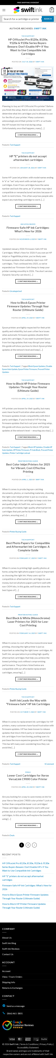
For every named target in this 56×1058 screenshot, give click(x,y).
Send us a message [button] (16, 1006)
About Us (7, 937)
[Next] (34, 845)
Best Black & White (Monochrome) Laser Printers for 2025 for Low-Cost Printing (28, 621)
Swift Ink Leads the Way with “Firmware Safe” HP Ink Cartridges (28, 702)
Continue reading (28, 135)
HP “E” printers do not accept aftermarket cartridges (28, 158)
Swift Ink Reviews (11, 948)
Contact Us (7, 954)
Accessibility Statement (28, 1047)
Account (6, 971)
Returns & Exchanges (12, 987)
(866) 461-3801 (15, 1013)
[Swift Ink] (28, 10)
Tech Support (28, 36)
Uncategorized (28, 224)
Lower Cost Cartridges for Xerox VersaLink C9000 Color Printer (28, 777)
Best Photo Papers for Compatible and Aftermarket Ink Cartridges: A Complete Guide (28, 546)
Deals (28, 772)
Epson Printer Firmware (27, 369)
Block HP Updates (35, 447)
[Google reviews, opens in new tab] (18, 1025)
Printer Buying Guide (28, 461)
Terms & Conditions (29, 1044)
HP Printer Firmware (21, 450)
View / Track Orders (12, 976)
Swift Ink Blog (9, 943)
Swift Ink (40, 28)
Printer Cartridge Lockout (20, 453)
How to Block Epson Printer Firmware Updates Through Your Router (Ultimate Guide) (28, 306)
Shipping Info (8, 982)
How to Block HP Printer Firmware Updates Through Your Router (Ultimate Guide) (28, 387)
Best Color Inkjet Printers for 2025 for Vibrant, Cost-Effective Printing (28, 468)
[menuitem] (28, 2)
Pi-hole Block (35, 450)
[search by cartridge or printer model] (28, 19)
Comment (49, 764)
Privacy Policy (46, 1044)
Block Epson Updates (36, 366)
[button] (4, 10)
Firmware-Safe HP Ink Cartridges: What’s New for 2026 (28, 229)
